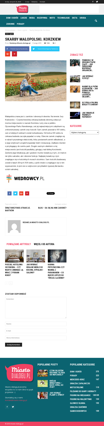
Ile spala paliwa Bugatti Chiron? (90, 103)
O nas (27, 2)
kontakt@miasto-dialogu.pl (16, 400)
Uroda (83, 18)
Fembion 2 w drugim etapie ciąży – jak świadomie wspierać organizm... (88, 65)
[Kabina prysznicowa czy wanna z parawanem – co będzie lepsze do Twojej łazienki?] (57, 255)
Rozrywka (42, 18)
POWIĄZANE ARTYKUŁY (19, 244)
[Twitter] (97, 2)
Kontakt (42, 2)
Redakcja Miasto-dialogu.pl (20, 43)
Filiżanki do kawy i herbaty (83, 391)
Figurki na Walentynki (81, 399)
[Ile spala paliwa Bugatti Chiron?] (75, 105)
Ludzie (24, 18)
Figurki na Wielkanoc (80, 395)
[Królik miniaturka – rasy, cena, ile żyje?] (43, 383)
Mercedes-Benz (77, 379)
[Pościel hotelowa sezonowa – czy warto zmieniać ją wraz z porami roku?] (14, 255)
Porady (20, 24)
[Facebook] (93, 2)
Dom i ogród (12, 18)
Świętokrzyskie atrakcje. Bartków (17, 209)
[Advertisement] (69, 9)
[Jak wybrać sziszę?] (75, 78)
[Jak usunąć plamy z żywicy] (43, 395)
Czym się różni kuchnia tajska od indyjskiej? (57, 372)
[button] (96, 21)
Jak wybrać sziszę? (87, 77)
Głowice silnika (77, 403)
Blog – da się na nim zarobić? (52, 208)
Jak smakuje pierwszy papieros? (88, 115)
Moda (32, 18)
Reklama (34, 2)
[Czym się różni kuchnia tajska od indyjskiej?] (43, 373)
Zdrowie (10, 24)
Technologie (63, 18)
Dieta (74, 18)
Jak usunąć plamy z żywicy (57, 394)
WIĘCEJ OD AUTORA (44, 244)
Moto (52, 18)
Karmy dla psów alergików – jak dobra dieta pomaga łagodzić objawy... (90, 91)
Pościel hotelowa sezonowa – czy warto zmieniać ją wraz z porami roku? (14, 269)
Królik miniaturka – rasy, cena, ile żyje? (56, 384)
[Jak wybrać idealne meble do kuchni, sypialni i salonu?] (35, 255)
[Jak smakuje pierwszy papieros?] (75, 115)
